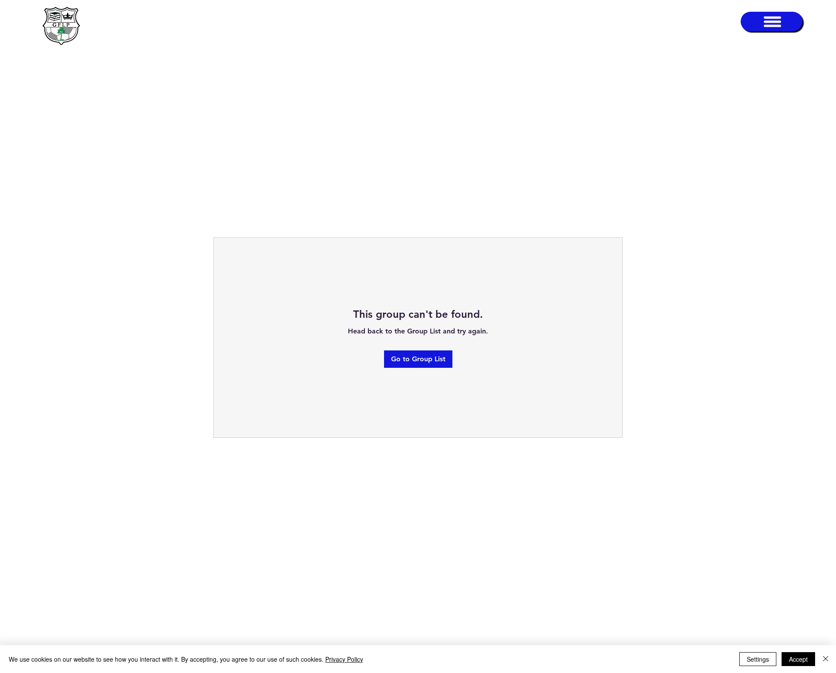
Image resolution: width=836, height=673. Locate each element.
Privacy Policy (344, 659)
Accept (798, 659)
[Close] (825, 659)
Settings (758, 659)
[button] (771, 21)
